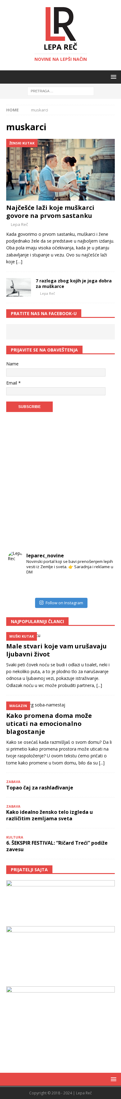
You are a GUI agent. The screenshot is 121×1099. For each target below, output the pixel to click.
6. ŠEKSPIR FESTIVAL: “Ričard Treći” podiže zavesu (57, 846)
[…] (19, 261)
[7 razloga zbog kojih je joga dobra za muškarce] (18, 287)
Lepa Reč (19, 224)
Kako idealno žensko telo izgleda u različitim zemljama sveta (49, 815)
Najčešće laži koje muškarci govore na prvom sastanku (50, 211)
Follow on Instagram (64, 603)
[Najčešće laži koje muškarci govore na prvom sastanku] (60, 170)
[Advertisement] (60, 483)
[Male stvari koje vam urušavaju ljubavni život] (60, 635)
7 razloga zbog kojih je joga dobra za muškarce (74, 283)
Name (12, 364)
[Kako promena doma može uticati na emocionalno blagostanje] (60, 704)
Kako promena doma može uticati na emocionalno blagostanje (49, 723)
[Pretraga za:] (60, 91)
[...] (99, 685)
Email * (13, 383)
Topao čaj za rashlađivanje (39, 787)
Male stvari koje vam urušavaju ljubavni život (56, 650)
